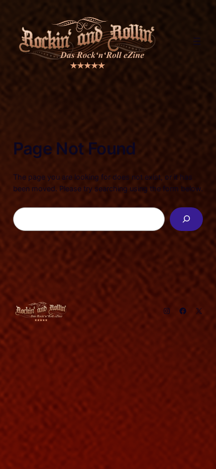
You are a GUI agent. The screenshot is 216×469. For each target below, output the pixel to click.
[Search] (186, 219)
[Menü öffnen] (197, 41)
